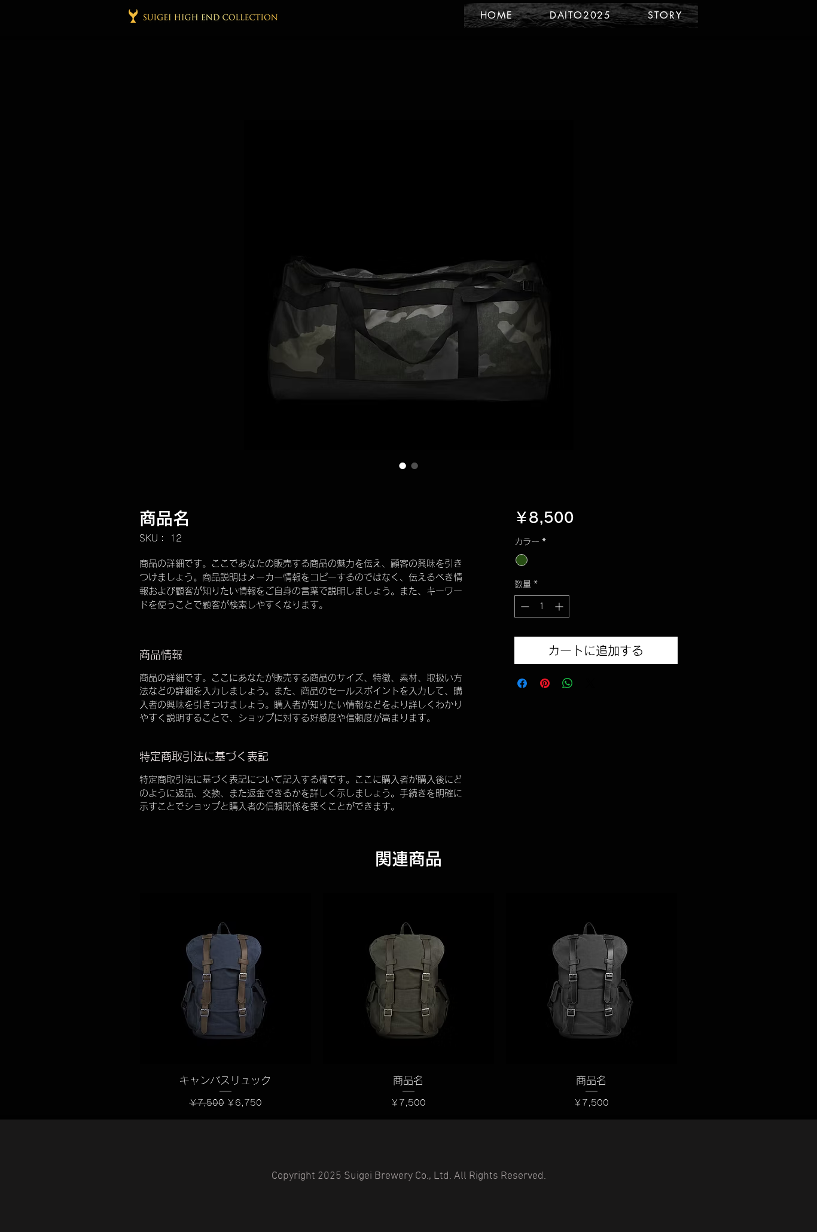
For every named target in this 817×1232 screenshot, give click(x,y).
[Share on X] (590, 683)
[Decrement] (523, 606)
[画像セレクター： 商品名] (402, 465)
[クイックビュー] (225, 978)
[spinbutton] (542, 606)
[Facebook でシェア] (522, 683)
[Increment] (560, 606)
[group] (408, 1001)
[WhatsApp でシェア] (567, 683)
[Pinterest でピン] (545, 683)
